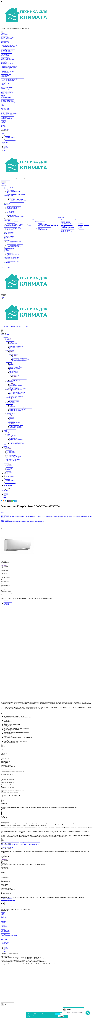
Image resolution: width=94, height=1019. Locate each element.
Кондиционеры (13, 343)
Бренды (2, 916)
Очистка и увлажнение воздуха (17, 392)
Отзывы (3, 922)
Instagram (6, 146)
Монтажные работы (14, 438)
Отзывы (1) (6, 603)
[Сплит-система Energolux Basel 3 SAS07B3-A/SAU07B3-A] (17, 553)
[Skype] (14, 501)
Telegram (6, 147)
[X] (8, 501)
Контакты (3, 923)
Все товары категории (6, 898)
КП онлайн (3, 934)
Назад (9, 338)
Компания (9, 465)
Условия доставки (5, 931)
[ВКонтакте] (1, 501)
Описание (6, 600)
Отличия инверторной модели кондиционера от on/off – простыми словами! (20, 844)
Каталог (8, 339)
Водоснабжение (13, 352)
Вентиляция (12, 384)
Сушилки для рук (64, 516)
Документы (3, 925)
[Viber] (10, 501)
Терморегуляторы (49, 516)
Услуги (8, 434)
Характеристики (8, 602)
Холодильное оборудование (16, 425)
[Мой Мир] (5, 501)
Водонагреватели (16, 356)
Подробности (4, 565)
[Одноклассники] (3, 501)
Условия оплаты (5, 930)
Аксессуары (12, 406)
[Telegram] (16, 501)
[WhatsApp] (12, 501)
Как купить (9, 450)
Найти (2, 1004)
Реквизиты (3, 921)
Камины (11, 417)
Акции (2, 913)
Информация (4, 926)
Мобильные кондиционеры (37, 521)
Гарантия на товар (5, 933)
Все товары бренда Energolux (8, 900)
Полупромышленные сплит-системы (21, 521)
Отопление (12, 364)
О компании (4, 919)
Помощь (3, 937)
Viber (5, 149)
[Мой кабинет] (1, 328)
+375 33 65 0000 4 (5, 129)
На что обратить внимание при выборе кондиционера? (14, 849)
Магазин (3, 929)
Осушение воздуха (14, 400)
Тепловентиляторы (17, 377)
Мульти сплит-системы (6, 521)
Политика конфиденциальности (9, 935)
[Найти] (2, 32)
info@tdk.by (5, 142)
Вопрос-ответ (4, 939)
